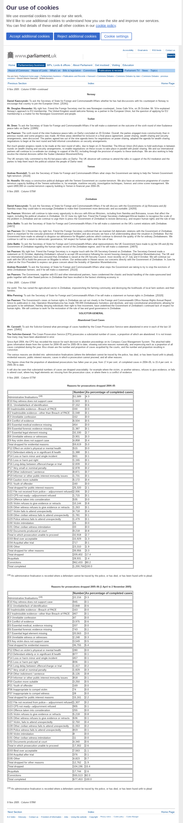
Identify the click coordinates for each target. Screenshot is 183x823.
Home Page (168, 83)
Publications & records (110, 70)
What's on (55, 70)
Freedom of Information (51, 817)
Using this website (79, 817)
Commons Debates (105, 76)
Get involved (102, 65)
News (145, 70)
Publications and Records (74, 76)
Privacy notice (105, 817)
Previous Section (17, 83)
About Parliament (82, 65)
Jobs (66, 817)
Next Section (15, 811)
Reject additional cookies (77, 36)
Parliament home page (29, 76)
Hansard (91, 76)
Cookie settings (116, 36)
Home (11, 65)
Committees (89, 70)
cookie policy (106, 26)
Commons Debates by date (128, 76)
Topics (154, 70)
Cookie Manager (132, 817)
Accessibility (128, 50)
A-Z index (11, 817)
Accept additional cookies (30, 36)
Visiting (116, 65)
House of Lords (39, 70)
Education (128, 65)
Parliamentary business (31, 65)
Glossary (22, 817)
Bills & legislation (72, 70)
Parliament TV (132, 70)
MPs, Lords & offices (58, 65)
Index (91, 83)
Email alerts (143, 50)
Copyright (93, 817)
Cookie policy (119, 817)
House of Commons (18, 70)
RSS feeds (156, 50)
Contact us (170, 50)
